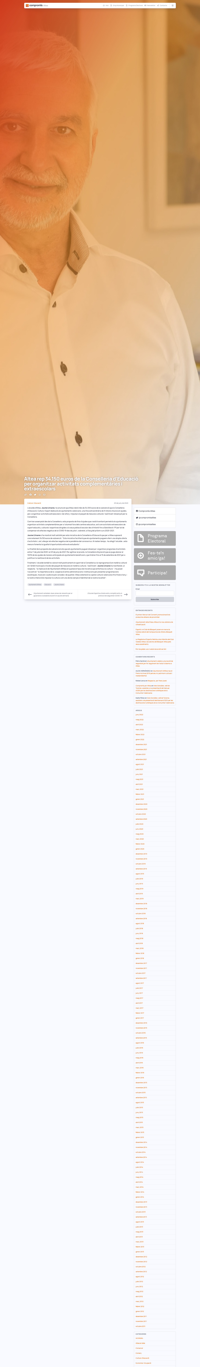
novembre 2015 (141, 1088)
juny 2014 (139, 1172)
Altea (45, 5)
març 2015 (139, 1127)
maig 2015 (139, 1117)
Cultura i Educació (34, 503)
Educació (48, 585)
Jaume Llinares (59, 585)
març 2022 (140, 729)
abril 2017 (139, 1003)
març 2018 (139, 948)
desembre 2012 (141, 1257)
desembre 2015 (141, 1083)
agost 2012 (140, 1277)
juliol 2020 (139, 824)
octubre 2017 (140, 973)
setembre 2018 (141, 918)
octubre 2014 (140, 1152)
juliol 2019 (139, 879)
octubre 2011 (140, 1326)
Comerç (139, 1353)
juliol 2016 (139, 1048)
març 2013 (139, 1242)
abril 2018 (139, 943)
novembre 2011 (141, 1321)
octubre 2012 (140, 1267)
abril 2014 (139, 1182)
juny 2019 (139, 884)
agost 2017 (140, 983)
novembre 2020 (141, 809)
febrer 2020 (140, 844)
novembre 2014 (141, 1147)
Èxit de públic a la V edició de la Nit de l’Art (151, 649)
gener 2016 (140, 1078)
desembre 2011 (141, 1316)
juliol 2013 (139, 1227)
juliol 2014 (139, 1167)
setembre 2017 (141, 978)
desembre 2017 (141, 963)
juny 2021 (139, 774)
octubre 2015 (140, 1093)
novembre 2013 (141, 1207)
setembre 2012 (141, 1272)
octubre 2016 (141, 1033)
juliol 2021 (139, 769)
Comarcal (139, 1348)
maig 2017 (139, 998)
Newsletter (151, 5)
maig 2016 (139, 1058)
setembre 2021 (141, 759)
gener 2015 (140, 1137)
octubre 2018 (140, 913)
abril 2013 (139, 1237)
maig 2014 (139, 1177)
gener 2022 (140, 739)
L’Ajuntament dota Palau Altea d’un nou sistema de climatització (154, 623)
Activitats (139, 1338)
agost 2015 (140, 1102)
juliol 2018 (139, 928)
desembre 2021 (141, 744)
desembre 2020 (141, 804)
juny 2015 (139, 1112)
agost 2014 (140, 1162)
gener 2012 (140, 1311)
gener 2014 (140, 1197)
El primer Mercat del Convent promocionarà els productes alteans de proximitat (153, 616)
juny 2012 (139, 1286)
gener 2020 (140, 849)
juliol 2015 (139, 1107)
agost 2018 (140, 923)
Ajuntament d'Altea (35, 585)
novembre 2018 (141, 909)
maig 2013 (139, 1232)
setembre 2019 (141, 869)
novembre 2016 (141, 1028)
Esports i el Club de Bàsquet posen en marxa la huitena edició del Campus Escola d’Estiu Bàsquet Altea (154, 631)
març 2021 (139, 789)
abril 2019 (139, 894)
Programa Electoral (135, 5)
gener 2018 (140, 958)
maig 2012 (139, 1291)
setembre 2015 (141, 1097)
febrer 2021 (140, 794)
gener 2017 (140, 1018)
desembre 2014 (141, 1142)
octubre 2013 (140, 1212)
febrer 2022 (140, 734)
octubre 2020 (141, 814)
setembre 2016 (141, 1038)
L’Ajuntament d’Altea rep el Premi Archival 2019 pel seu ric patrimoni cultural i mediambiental (154, 673)
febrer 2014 (140, 1192)
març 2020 (140, 839)
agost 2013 (140, 1222)
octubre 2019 (141, 864)
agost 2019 (140, 874)
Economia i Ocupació (143, 1363)
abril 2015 (139, 1122)
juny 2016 (139, 1053)
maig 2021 (139, 779)
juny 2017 (139, 993)
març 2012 (139, 1301)
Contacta (163, 5)
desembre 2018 (141, 904)
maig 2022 (139, 720)
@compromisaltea (147, 517)
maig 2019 (139, 889)
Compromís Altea (147, 511)
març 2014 (139, 1187)
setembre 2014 (141, 1157)
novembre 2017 (141, 968)
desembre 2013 (141, 1202)
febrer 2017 (140, 1013)
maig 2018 (139, 938)
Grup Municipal (118, 5)
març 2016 (140, 1068)
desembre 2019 (141, 854)
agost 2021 (140, 764)
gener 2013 (140, 1252)
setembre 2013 (141, 1217)
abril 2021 (139, 784)
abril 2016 (139, 1063)
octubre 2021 (140, 754)
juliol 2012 (139, 1281)
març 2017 (139, 1008)
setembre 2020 (141, 819)
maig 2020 (140, 834)
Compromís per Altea (143, 686)
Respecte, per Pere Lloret (157, 681)
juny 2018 (139, 933)
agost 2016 (140, 1043)
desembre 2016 (141, 1023)
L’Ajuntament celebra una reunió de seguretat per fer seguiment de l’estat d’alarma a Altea (154, 663)
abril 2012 (139, 1296)
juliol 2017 (139, 988)
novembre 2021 (141, 749)
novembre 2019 (141, 859)
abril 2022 (139, 725)
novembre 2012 (141, 1262)
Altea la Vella (140, 1343)
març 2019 (140, 899)
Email (138, 589)
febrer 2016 (140, 1073)
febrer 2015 (140, 1132)
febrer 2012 (140, 1306)
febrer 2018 (140, 953)
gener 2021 (140, 799)
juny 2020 (139, 829)
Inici (107, 5)
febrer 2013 (140, 1247)
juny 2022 (139, 715)
